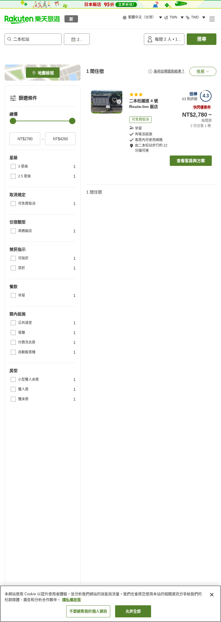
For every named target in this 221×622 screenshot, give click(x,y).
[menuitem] (143, 17)
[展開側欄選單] (211, 18)
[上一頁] (94, 101)
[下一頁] (119, 101)
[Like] (114, 99)
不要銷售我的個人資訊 (88, 611)
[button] (32, 18)
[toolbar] (103, 39)
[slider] (13, 121)
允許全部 (133, 611)
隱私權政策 (71, 600)
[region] (110, 603)
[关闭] (211, 594)
